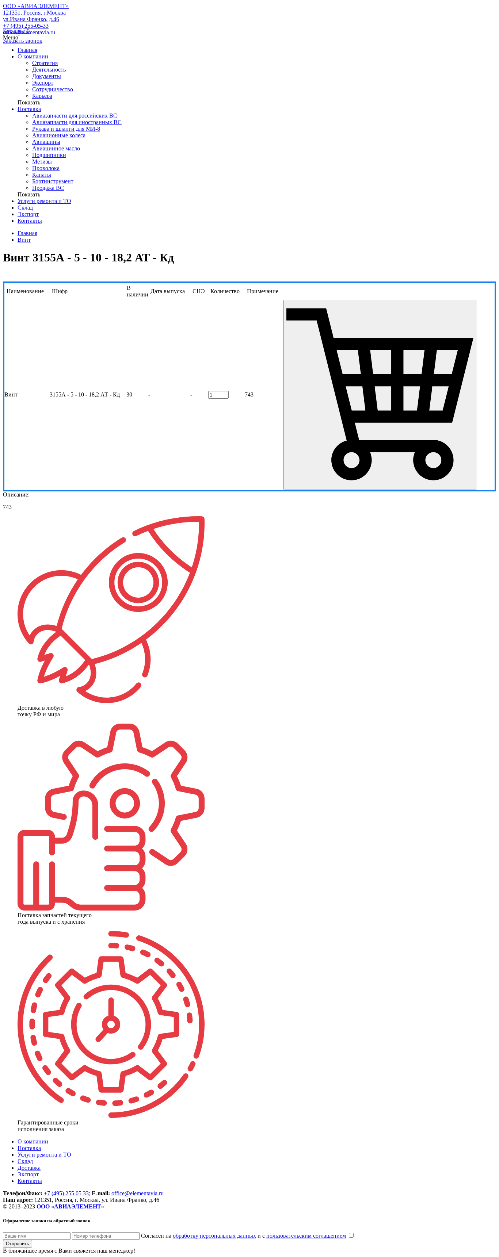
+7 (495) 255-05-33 (26, 26)
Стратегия (45, 63)
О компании (33, 56)
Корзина (16, 31)
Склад (25, 207)
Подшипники (49, 155)
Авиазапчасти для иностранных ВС (77, 122)
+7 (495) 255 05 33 (66, 1193)
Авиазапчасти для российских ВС (74, 115)
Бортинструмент (52, 181)
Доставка (29, 1168)
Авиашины (46, 142)
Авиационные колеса (58, 135)
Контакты (30, 221)
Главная (27, 50)
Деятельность (49, 69)
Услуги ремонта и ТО (44, 201)
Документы (46, 76)
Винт (24, 240)
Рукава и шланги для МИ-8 (66, 129)
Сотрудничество (52, 89)
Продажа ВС (48, 188)
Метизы (42, 161)
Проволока (46, 168)
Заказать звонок (22, 41)
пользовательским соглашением (306, 1236)
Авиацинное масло (56, 148)
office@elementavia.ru (137, 1193)
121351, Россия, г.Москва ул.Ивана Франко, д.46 (34, 15)
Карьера (42, 96)
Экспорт (42, 83)
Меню (10, 37)
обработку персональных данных (214, 1236)
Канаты (41, 175)
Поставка (29, 109)
